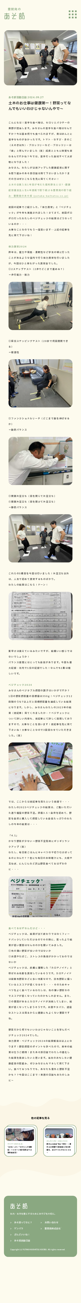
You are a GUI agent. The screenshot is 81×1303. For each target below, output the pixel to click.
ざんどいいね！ (22, 1234)
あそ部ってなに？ (23, 1222)
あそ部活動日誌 (22, 1241)
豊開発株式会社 (53, 1228)
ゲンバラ (18, 1228)
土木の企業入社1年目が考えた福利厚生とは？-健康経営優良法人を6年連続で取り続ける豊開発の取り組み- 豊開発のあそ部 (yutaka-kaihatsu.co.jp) (40, 190)
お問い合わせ (51, 1222)
